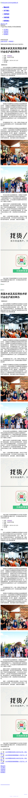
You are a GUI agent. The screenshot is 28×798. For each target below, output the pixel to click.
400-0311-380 (4, 23)
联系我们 (6, 21)
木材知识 (6, 14)
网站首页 (6, 7)
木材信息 (6, 17)
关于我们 (6, 10)
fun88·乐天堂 (4, 41)
